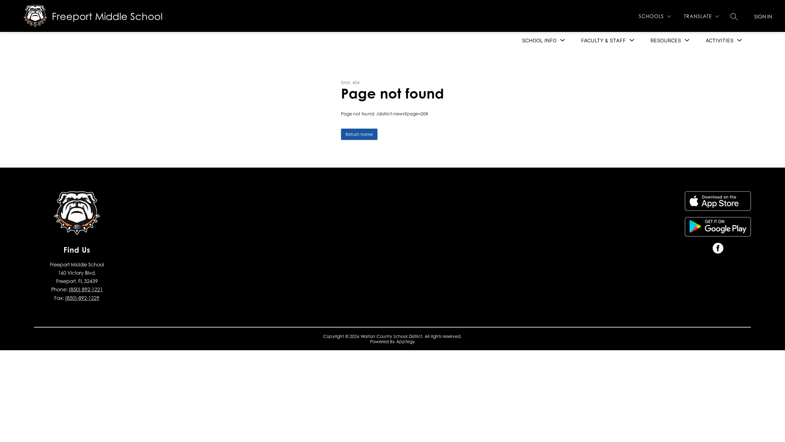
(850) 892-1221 (86, 289)
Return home (359, 134)
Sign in (763, 17)
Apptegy (405, 341)
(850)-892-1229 (82, 298)
